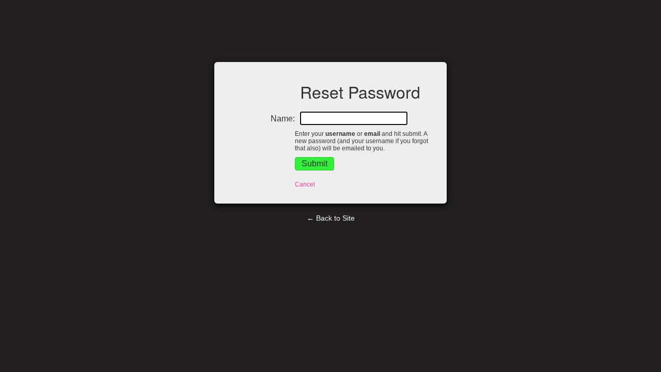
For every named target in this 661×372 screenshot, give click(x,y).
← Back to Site (331, 218)
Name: (283, 118)
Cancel (305, 184)
